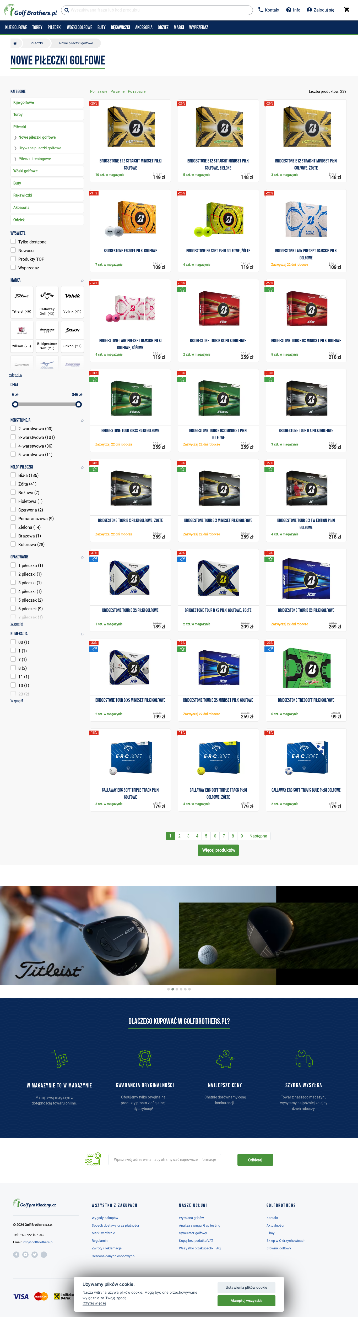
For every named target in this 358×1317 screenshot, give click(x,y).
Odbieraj (255, 1160)
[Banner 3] (177, 989)
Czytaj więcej (94, 1303)
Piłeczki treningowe (35, 159)
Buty (17, 183)
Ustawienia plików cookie (246, 1287)
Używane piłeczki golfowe (40, 148)
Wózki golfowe (25, 171)
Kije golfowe (23, 102)
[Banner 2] (172, 989)
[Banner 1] (168, 989)
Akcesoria (21, 207)
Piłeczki (19, 127)
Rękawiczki (22, 195)
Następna (258, 836)
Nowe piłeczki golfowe (37, 137)
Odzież (19, 220)
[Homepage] (30, 10)
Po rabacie (136, 91)
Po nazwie (98, 91)
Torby (18, 114)
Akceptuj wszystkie (247, 1300)
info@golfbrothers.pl (38, 1242)
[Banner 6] (189, 989)
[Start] (16, 43)
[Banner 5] (185, 989)
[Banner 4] (181, 989)
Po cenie (117, 91)
